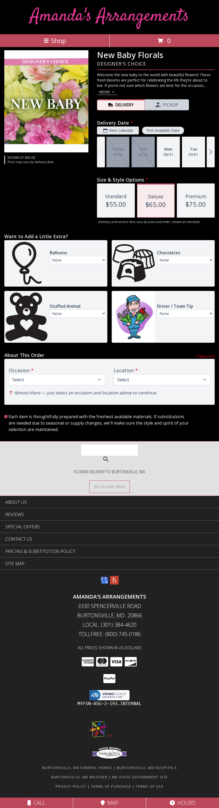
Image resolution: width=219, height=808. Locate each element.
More (104, 91)
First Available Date (163, 130)
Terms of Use (149, 786)
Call (38, 802)
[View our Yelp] (114, 583)
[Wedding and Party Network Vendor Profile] (109, 758)
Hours (185, 802)
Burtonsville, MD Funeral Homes (77, 767)
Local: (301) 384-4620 (109, 624)
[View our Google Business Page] (104, 583)
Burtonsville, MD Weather (79, 777)
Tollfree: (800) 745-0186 (110, 634)
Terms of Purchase (111, 786)
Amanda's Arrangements (109, 16)
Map (111, 802)
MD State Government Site (140, 777)
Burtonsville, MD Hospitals (147, 767)
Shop (58, 40)
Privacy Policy (71, 786)
